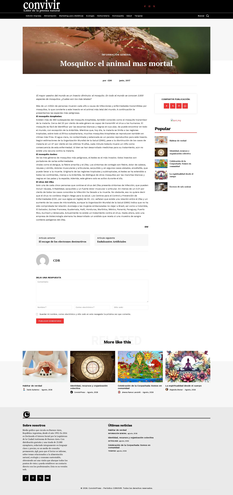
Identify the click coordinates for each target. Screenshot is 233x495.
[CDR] (42, 260)
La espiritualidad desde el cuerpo (183, 385)
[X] (154, 6)
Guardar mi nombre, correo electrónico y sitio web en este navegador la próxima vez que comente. (85, 314)
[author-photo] (24, 389)
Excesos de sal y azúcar (180, 186)
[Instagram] (149, 6)
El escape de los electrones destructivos (62, 241)
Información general (116, 55)
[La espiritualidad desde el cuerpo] (161, 175)
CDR (110, 80)
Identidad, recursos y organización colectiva (180, 152)
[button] (204, 16)
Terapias (112, 451)
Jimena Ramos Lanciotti (131, 392)
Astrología (113, 441)
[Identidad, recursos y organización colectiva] (161, 152)
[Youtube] (48, 478)
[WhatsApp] (185, 106)
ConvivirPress (79, 392)
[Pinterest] (179, 106)
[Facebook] (145, 6)
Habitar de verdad (178, 140)
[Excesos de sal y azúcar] (161, 186)
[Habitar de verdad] (161, 140)
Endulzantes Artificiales (111, 241)
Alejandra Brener (176, 390)
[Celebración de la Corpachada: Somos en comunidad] (161, 163)
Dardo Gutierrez (33, 390)
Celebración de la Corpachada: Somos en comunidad (180, 164)
